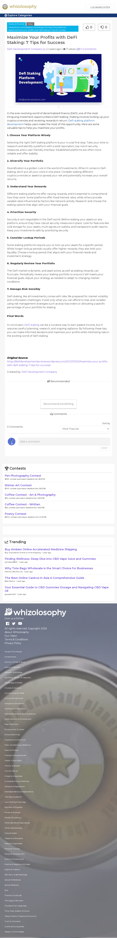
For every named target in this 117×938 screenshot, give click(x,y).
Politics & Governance (14, 859)
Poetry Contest (15, 514)
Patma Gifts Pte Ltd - (14, 571)
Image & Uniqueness (13, 776)
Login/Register (100, 7)
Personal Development (15, 854)
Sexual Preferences (13, 880)
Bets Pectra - (10, 581)
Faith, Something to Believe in (18, 745)
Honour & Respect (12, 766)
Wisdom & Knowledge (14, 932)
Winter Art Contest (18, 485)
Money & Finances (16, 24)
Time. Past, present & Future (17, 911)
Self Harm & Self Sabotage (16, 874)
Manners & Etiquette (13, 807)
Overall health (11, 833)
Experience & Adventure (15, 740)
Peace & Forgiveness (13, 843)
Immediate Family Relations (17, 781)
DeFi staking (31, 324)
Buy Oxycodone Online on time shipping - (23, 552)
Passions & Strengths (14, 838)
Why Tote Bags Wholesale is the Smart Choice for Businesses (49, 568)
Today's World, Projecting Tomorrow (20, 916)
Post (104, 448)
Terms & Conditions (16, 639)
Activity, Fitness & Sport (15, 662)
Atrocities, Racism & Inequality (18, 677)
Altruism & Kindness (13, 672)
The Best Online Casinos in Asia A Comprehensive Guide (44, 578)
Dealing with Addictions (15, 708)
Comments (88, 49)
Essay (30, 24)
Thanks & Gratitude (13, 895)
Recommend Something (58, 403)
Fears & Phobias (11, 750)
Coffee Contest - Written (22, 504)
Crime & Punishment (14, 698)
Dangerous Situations (14, 703)
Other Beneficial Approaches (17, 823)
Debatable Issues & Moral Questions (20, 714)
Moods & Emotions (13, 817)
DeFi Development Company (25, 49)
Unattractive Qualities (14, 926)
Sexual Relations (12, 885)
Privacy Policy (13, 643)
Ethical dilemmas (12, 734)
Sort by (106, 423)
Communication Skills (14, 693)
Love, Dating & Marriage (15, 802)
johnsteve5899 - (12, 562)
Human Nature (11, 771)
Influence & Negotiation (15, 786)
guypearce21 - (11, 594)
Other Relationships (13, 828)
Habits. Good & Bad (13, 760)
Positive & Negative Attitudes (17, 864)
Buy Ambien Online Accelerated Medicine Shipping (41, 549)
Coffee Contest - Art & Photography (30, 494)
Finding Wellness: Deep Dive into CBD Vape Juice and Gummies (50, 559)
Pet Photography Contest (23, 475)
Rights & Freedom (12, 869)
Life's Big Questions (13, 797)
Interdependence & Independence (19, 791)
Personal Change (12, 849)
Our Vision (11, 635)
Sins (6, 890)
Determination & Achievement (18, 719)
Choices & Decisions (13, 688)
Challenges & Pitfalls (13, 683)
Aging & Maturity (12, 667)
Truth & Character (13, 921)
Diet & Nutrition (11, 724)
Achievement (10, 657)
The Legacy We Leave (14, 900)
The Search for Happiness (16, 906)
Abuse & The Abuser (13, 651)
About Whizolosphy (17, 632)
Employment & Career (14, 729)
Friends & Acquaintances (15, 755)
